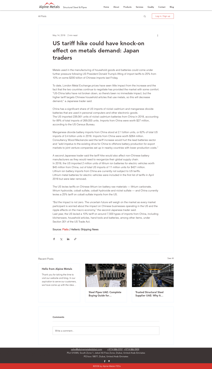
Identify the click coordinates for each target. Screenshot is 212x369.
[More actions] (157, 35)
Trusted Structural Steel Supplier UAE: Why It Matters (149, 294)
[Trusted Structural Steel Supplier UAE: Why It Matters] (153, 275)
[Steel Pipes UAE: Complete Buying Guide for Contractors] (106, 275)
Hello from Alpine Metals (57, 268)
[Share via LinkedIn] (68, 239)
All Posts (42, 16)
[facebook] (104, 361)
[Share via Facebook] (54, 239)
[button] (144, 16)
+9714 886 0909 (131, 349)
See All (170, 258)
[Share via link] (75, 239)
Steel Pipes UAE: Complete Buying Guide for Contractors (105, 294)
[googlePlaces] (109, 361)
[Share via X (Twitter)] (61, 239)
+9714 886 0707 (115, 349)
